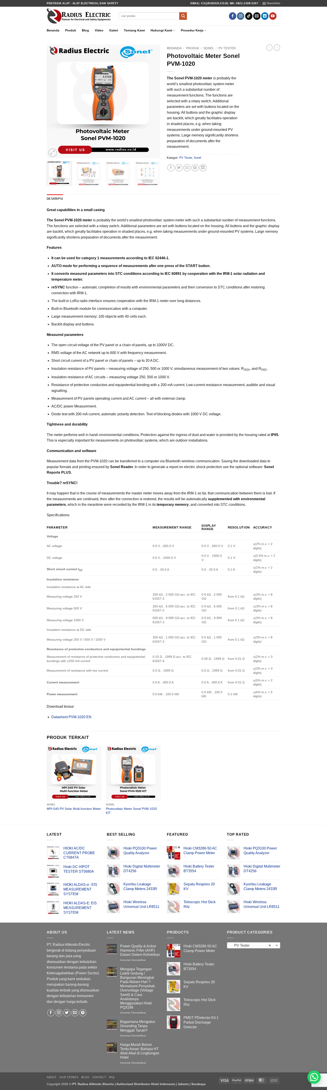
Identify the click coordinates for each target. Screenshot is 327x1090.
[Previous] (54, 101)
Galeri (113, 30)
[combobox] (253, 945)
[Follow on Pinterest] (83, 1012)
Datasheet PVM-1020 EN (71, 717)
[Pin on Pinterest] (195, 167)
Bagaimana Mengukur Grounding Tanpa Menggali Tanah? (137, 1026)
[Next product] (269, 47)
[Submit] (183, 16)
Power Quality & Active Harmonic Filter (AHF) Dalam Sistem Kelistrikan (140, 950)
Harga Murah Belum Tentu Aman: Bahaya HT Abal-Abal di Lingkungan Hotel (139, 1051)
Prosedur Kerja (192, 30)
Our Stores (68, 1077)
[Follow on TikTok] (248, 16)
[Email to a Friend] (187, 167)
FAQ (112, 1077)
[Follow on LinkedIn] (264, 16)
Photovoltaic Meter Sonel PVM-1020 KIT (131, 811)
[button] (271, 3)
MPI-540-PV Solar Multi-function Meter (74, 808)
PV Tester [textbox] (251, 945)
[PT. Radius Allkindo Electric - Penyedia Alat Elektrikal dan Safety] (79, 16)
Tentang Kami (134, 30)
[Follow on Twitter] (67, 1012)
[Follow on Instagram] (240, 16)
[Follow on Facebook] (232, 16)
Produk (70, 30)
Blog (85, 30)
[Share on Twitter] (179, 167)
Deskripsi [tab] (55, 198)
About (52, 1077)
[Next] (152, 101)
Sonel (209, 48)
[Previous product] (277, 47)
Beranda (53, 30)
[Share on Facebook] (171, 167)
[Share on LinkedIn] (203, 167)
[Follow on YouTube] (273, 16)
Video (99, 30)
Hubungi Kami (161, 30)
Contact (99, 1077)
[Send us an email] (256, 16)
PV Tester (227, 48)
